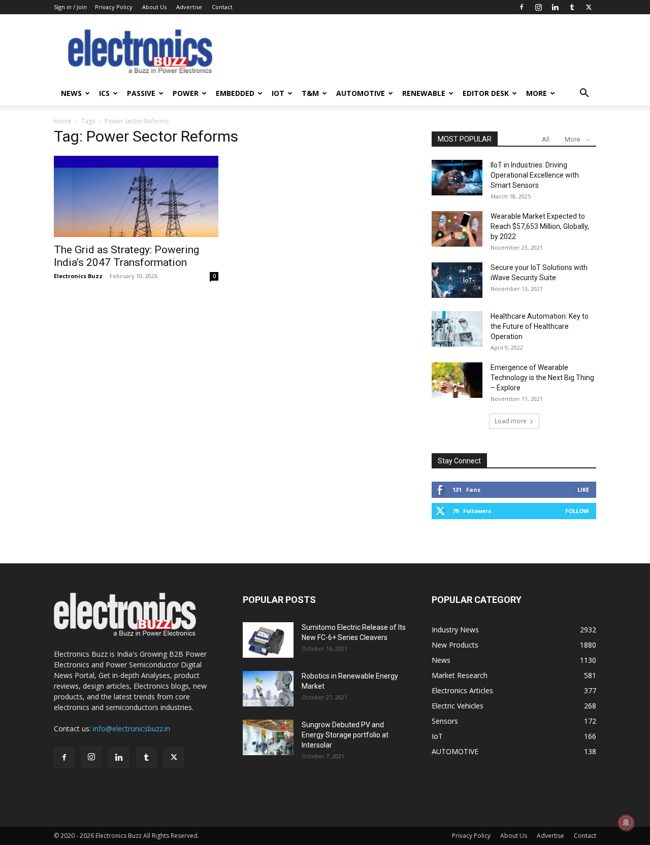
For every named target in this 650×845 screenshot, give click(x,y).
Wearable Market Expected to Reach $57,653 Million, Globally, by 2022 (540, 226)
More (536, 93)
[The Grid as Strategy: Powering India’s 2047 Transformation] (136, 196)
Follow (577, 511)
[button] (584, 94)
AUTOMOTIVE (360, 93)
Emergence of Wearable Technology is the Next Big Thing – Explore (542, 377)
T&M (310, 93)
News (71, 93)
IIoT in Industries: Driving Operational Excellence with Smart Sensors (535, 175)
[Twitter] (588, 7)
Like (583, 489)
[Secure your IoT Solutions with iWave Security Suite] (457, 280)
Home (63, 121)
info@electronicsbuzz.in (131, 728)
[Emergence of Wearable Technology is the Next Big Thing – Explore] (457, 380)
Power (186, 93)
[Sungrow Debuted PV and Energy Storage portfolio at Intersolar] (268, 737)
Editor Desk (486, 93)
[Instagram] (538, 7)
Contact (222, 7)
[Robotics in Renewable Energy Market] (268, 688)
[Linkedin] (555, 7)
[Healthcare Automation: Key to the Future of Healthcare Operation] (457, 329)
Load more (511, 421)
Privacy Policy (114, 7)
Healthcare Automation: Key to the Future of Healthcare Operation (540, 326)
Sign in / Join (70, 7)
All (545, 139)
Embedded (235, 93)
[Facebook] (521, 7)
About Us (154, 7)
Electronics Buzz (78, 276)
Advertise (189, 7)
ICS (104, 93)
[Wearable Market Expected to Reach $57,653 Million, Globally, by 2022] (457, 229)
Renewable (423, 93)
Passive (141, 93)
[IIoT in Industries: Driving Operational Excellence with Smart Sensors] (457, 177)
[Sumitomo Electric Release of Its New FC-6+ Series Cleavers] (268, 640)
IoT (278, 93)
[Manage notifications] (626, 823)
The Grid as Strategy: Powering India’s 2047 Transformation (126, 256)
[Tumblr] (571, 7)
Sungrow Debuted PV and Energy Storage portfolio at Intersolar (345, 735)
